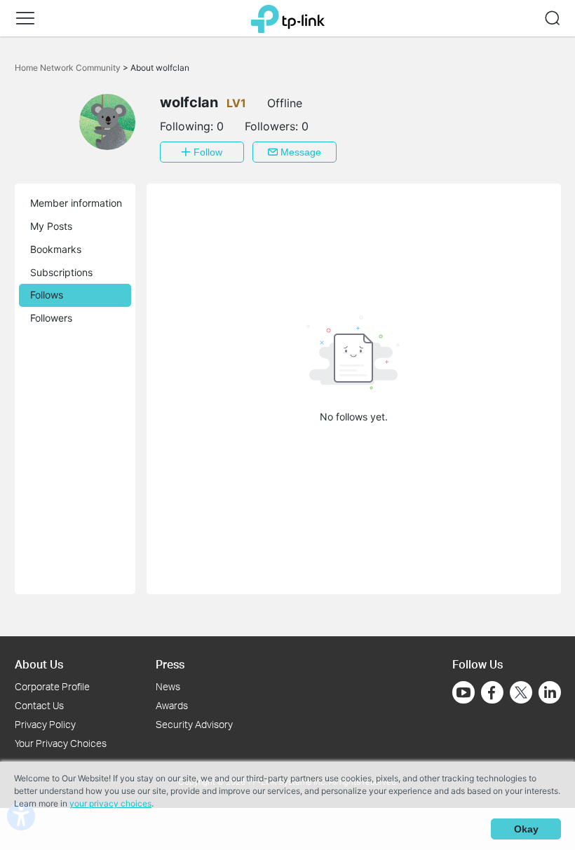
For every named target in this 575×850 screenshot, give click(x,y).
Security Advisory (194, 724)
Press (170, 664)
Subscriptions (61, 272)
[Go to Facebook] (492, 692)
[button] (25, 18)
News (168, 686)
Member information (76, 203)
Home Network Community (69, 67)
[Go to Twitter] (521, 693)
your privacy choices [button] (110, 803)
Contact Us (39, 705)
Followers (51, 318)
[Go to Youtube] (463, 692)
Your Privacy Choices (61, 743)
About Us (39, 664)
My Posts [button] (51, 226)
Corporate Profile (52, 686)
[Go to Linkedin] (550, 692)
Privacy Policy (45, 724)
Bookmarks (55, 249)
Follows (46, 295)
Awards (172, 705)
